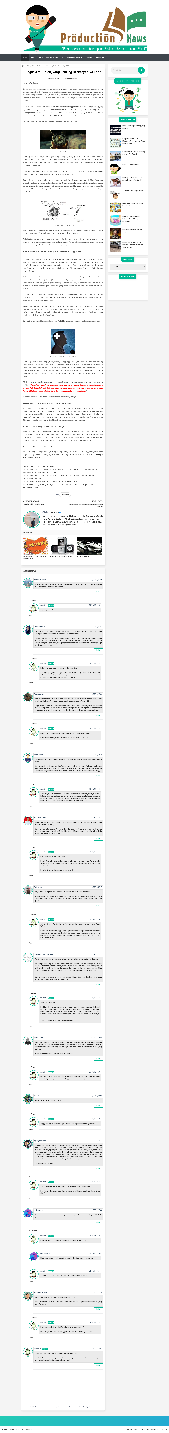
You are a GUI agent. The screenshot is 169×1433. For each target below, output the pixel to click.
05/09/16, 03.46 (95, 998)
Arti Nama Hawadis (83, 556)
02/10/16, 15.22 (95, 1236)
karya (83, 411)
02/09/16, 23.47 (96, 887)
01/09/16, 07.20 (96, 580)
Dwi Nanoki (38, 887)
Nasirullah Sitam (40, 580)
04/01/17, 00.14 (95, 1271)
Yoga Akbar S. (39, 755)
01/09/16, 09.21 (96, 627)
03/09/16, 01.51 (95, 852)
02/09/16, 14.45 (96, 755)
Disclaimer (29, 1429)
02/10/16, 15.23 (95, 1322)
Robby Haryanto (40, 817)
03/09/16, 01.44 (95, 728)
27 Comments (72, 78)
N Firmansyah (39, 1210)
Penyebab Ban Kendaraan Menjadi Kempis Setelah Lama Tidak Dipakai (133, 244)
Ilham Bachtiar (39, 1037)
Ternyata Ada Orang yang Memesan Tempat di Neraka (34, 558)
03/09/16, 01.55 (95, 919)
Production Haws (147, 1429)
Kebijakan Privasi (7, 1429)
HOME (25, 57)
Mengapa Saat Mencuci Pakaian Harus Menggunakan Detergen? (133, 219)
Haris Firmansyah (40, 1293)
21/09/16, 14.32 (96, 1141)
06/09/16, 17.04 (95, 1072)
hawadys (43, 605)
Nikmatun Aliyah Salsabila (43, 954)
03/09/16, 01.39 (95, 605)
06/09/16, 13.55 (96, 1037)
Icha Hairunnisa (39, 627)
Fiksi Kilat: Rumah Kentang (131, 165)
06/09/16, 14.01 (96, 1096)
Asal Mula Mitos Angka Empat (133, 191)
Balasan (34, 600)
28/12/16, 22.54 (95, 1253)
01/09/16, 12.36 (96, 694)
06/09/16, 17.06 (95, 1119)
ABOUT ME (100, 57)
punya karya (36, 417)
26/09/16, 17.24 (96, 1293)
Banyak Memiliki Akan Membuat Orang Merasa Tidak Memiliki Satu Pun (133, 141)
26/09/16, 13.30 (96, 1210)
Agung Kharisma (40, 1141)
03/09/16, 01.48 (95, 789)
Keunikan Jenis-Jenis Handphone (61, 556)
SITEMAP (89, 57)
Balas (98, 592)
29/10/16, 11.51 (96, 1349)
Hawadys (54, 512)
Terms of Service (19, 1429)
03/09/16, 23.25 (96, 954)
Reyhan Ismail (39, 694)
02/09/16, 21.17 (96, 817)
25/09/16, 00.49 (95, 1182)
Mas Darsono (39, 1096)
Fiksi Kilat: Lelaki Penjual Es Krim (33, 504)
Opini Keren (65, 494)
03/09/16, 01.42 (95, 663)
